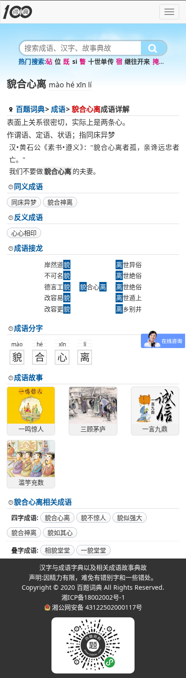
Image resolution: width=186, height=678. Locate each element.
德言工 (57, 286)
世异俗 (129, 264)
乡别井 (129, 309)
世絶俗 (129, 275)
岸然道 (57, 264)
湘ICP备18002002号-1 (93, 597)
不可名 (57, 275)
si (74, 61)
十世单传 (101, 61)
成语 (58, 109)
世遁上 (129, 297)
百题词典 (30, 109)
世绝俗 (129, 286)
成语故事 (28, 377)
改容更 (57, 309)
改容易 (57, 297)
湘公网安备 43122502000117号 (97, 607)
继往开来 (137, 61)
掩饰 (159, 61)
